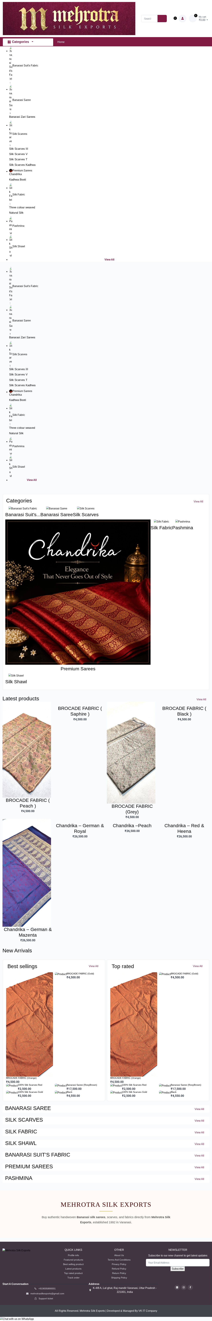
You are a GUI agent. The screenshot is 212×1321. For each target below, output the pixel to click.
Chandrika (15, 174)
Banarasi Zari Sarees (22, 116)
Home (61, 42)
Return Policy (119, 1273)
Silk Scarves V (18, 154)
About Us (119, 1255)
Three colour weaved (22, 207)
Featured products (73, 1259)
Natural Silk (16, 212)
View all (32, 480)
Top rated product (73, 1273)
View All (109, 259)
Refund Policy (119, 1268)
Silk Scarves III (18, 148)
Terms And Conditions (119, 1259)
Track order (73, 1277)
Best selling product (73, 1264)
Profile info (73, 1255)
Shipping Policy (119, 1277)
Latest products (73, 1268)
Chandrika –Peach (132, 825)
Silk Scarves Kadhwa (22, 164)
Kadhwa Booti (17, 179)
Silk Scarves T (18, 159)
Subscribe (178, 1268)
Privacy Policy (119, 1264)
